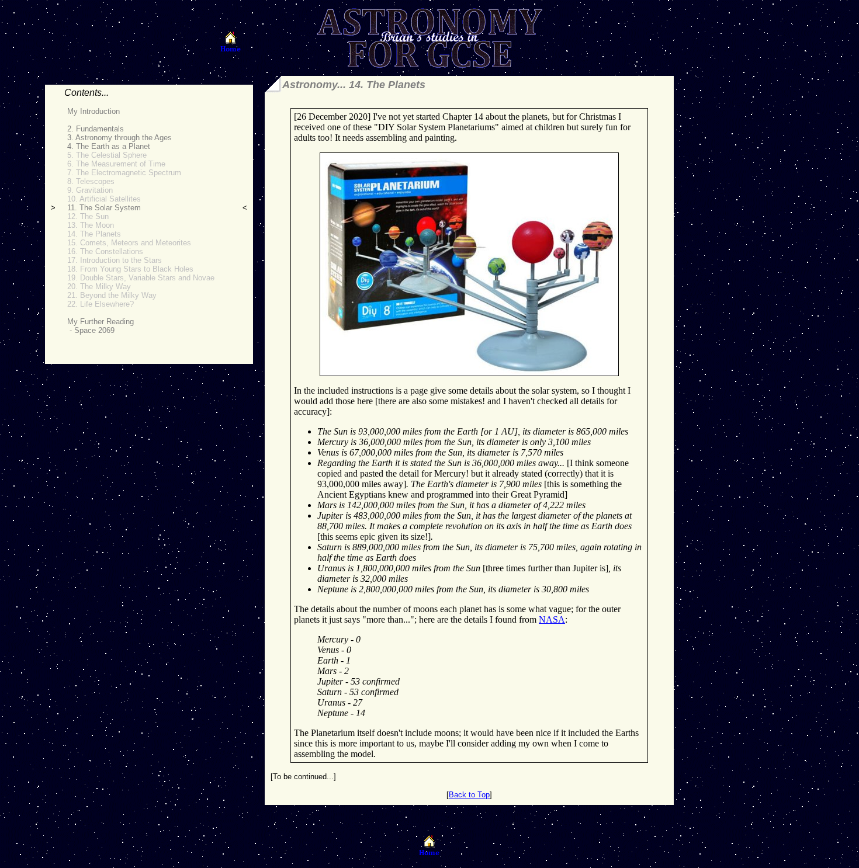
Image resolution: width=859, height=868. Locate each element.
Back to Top (469, 794)
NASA (552, 619)
